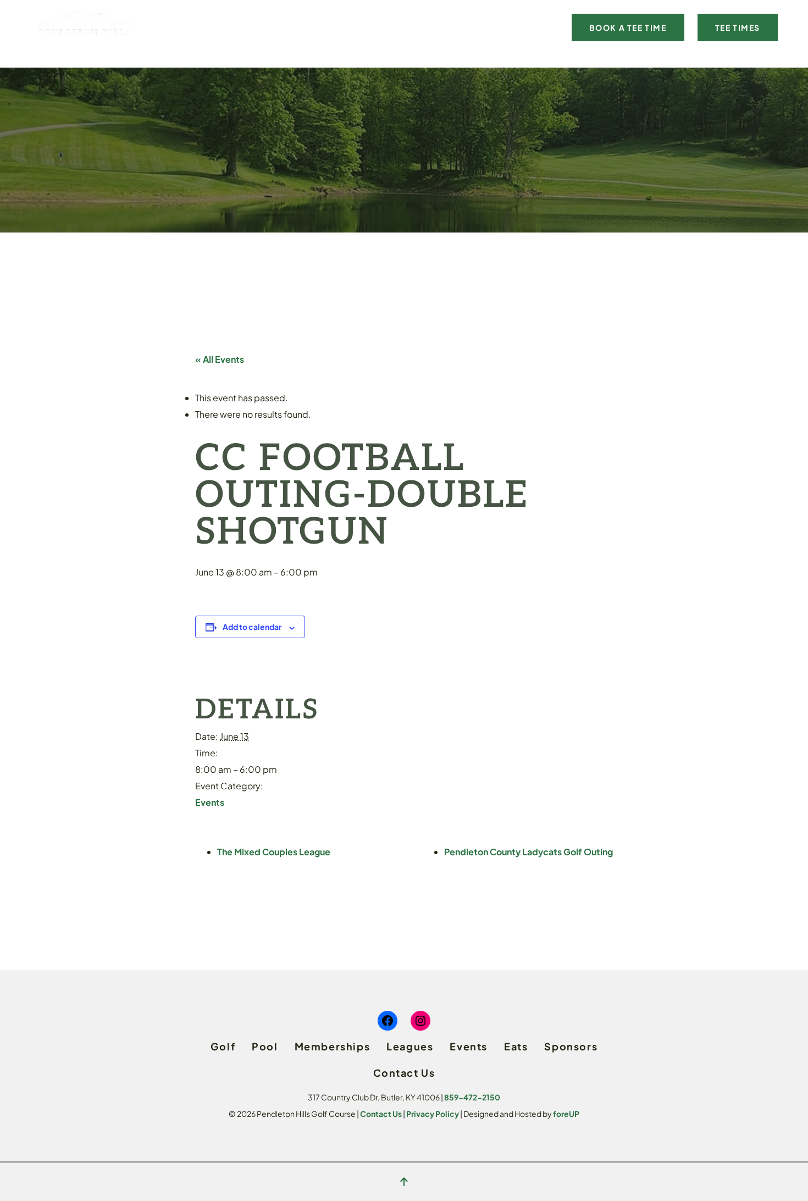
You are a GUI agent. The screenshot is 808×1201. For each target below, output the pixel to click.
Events (209, 802)
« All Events (219, 359)
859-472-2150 (472, 1097)
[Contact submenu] (558, 27)
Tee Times (737, 27)
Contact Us (381, 1114)
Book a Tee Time (628, 27)
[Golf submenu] (219, 27)
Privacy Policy (432, 1114)
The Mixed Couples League (273, 851)
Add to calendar (252, 627)
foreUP (566, 1114)
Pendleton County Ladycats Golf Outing (528, 851)
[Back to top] (404, 1181)
